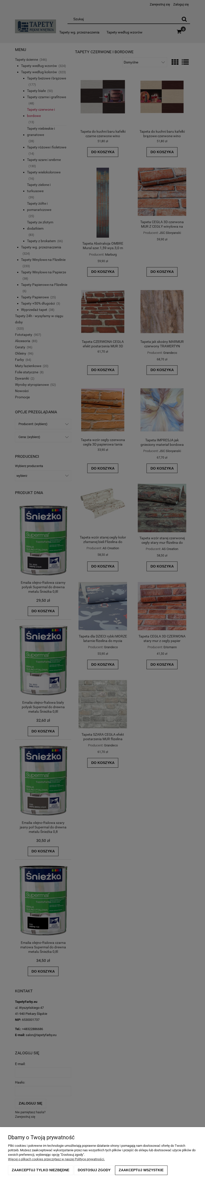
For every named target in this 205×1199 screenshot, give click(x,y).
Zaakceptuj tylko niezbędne (40, 1170)
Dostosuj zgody (94, 1170)
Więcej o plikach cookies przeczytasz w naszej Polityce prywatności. (56, 1159)
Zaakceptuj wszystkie (141, 1170)
